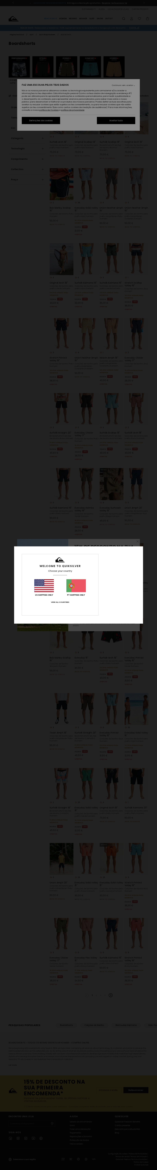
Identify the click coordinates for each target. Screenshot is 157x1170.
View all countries (60, 602)
